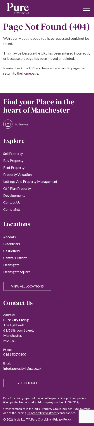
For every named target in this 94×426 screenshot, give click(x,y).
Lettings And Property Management (30, 181)
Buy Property (13, 160)
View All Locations (27, 286)
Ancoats (9, 237)
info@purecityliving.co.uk (22, 368)
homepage (30, 73)
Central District (15, 258)
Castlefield (11, 251)
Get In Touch (27, 383)
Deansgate (11, 265)
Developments (14, 195)
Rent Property (13, 167)
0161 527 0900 (14, 354)
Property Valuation (17, 174)
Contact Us (11, 202)
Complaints (12, 209)
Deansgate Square (16, 272)
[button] (86, 8)
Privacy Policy (62, 419)
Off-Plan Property (17, 188)
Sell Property (13, 153)
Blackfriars (11, 244)
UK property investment (42, 413)
